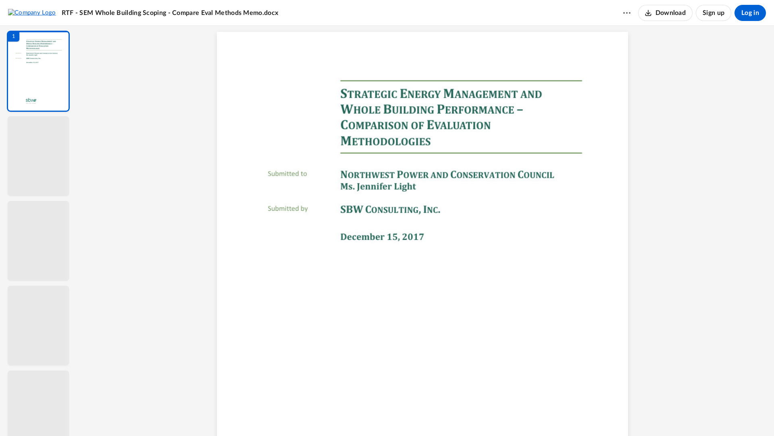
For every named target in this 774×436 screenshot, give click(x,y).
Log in (750, 13)
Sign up (713, 13)
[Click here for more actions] (627, 13)
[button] (38, 71)
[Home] (32, 12)
